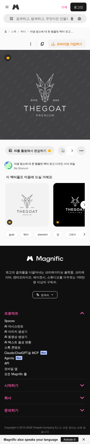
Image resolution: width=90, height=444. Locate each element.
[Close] (83, 439)
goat (11, 234)
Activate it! (70, 439)
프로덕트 (11, 313)
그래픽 (72, 234)
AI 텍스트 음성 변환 (17, 342)
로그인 (78, 7)
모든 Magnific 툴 (15, 374)
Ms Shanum (21, 168)
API (6, 363)
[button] (45, 294)
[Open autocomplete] (10, 18)
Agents (12, 358)
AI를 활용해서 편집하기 (27, 151)
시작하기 (11, 385)
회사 (7, 397)
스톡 (13, 31)
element (42, 234)
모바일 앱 (10, 368)
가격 (64, 7)
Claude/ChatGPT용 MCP (25, 353)
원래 (25, 58)
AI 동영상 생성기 (15, 336)
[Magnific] (45, 259)
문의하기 (11, 410)
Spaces (9, 321)
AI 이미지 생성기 (15, 331)
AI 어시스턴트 (13, 326)
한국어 (45, 295)
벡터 (23, 31)
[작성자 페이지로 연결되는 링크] (8, 165)
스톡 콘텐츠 (12, 347)
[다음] (72, 150)
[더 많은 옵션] (30, 43)
